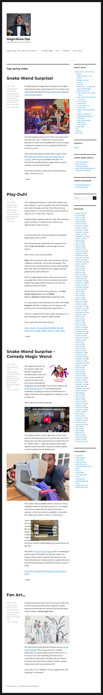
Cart (57, 51)
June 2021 (79, 344)
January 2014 (80, 439)
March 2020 (79, 376)
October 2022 (80, 310)
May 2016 (79, 414)
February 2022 (80, 327)
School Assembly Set (84, 114)
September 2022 (81, 312)
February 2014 (80, 437)
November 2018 (80, 409)
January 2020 (80, 380)
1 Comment (10, 221)
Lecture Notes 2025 (83, 105)
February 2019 (80, 403)
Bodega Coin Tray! (83, 80)
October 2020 (80, 361)
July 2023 (78, 291)
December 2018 (80, 407)
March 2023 (79, 300)
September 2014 (81, 424)
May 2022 (79, 321)
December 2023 (80, 281)
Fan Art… (16, 594)
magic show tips (12, 89)
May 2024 (79, 270)
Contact (76, 147)
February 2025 (80, 251)
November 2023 (81, 283)
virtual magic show (13, 610)
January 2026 (80, 228)
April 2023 (79, 298)
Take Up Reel (81, 124)
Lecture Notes (81, 103)
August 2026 (80, 213)
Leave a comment (13, 107)
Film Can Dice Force (83, 91)
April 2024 (79, 272)
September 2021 (81, 338)
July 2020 (78, 367)
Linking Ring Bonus (82, 187)
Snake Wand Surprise (33, 95)
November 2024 (81, 257)
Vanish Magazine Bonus (83, 185)
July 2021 (78, 342)
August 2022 (80, 314)
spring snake (11, 218)
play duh (15, 216)
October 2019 (80, 386)
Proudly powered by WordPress (29, 686)
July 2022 (78, 317)
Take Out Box (81, 122)
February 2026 (80, 226)
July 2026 (79, 215)
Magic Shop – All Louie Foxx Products (21, 51)
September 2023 (81, 287)
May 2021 (79, 346)
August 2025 (80, 238)
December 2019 (80, 382)
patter (77, 468)
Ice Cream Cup (81, 101)
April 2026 (79, 222)
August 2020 (80, 365)
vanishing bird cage (82, 481)
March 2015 (79, 416)
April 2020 (79, 374)
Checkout (66, 51)
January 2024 (80, 279)
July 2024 (78, 266)
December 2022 (81, 306)
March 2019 (79, 401)
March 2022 (79, 325)
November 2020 (81, 359)
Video (77, 483)
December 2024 (81, 255)
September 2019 (81, 388)
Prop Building (80, 472)
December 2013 (80, 441)
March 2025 (79, 249)
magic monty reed (13, 94)
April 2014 (79, 433)
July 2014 (78, 426)
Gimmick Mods (80, 458)
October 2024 (80, 260)
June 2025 (79, 243)
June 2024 (79, 268)
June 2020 (79, 369)
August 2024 (80, 264)
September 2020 (81, 363)
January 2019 (80, 405)
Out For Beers (81, 108)
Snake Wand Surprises (44, 552)
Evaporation (79, 456)
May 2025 (79, 245)
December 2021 (80, 331)
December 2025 (81, 230)
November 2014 (80, 420)
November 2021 (80, 333)
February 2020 (80, 378)
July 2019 (78, 393)
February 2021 (80, 352)
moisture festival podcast (84, 466)
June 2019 (79, 395)
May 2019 (79, 397)
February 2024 (80, 276)
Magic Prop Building (82, 162)
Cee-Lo (79, 82)
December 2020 (81, 357)
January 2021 (80, 355)
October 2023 (80, 285)
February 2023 (80, 302)
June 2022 (79, 319)
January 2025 (80, 253)
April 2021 (79, 348)
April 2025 (79, 247)
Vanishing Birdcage (82, 166)
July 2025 (78, 241)
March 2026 (79, 224)
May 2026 (79, 219)
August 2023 (79, 289)
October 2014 (80, 422)
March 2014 (79, 435)
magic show (11, 96)
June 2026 (79, 217)
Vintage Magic (47, 51)
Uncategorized (80, 479)
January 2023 (80, 304)
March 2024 (79, 274)
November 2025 (81, 232)
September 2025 (81, 236)
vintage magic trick (82, 485)
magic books (80, 460)
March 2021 (79, 350)
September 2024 (81, 262)
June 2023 (79, 293)
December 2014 (80, 418)
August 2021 (79, 340)
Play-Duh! (17, 194)
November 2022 (81, 308)
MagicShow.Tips (18, 39)
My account (77, 51)
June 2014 (79, 428)
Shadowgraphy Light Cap (85, 116)
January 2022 (80, 329)
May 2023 (79, 295)
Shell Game (80, 118)
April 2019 (79, 399)
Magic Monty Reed (53, 92)
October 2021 (80, 336)
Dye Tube (80, 84)
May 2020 (79, 371)
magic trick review (81, 464)
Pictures (9, 91)
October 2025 (80, 234)
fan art (9, 612)
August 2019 (79, 390)
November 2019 (81, 384)
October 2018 (80, 412)
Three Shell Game (81, 164)
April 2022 (79, 323)
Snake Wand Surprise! (30, 78)
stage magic (15, 104)
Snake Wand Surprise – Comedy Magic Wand (31, 354)
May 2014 (79, 431)
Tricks (14, 91)
